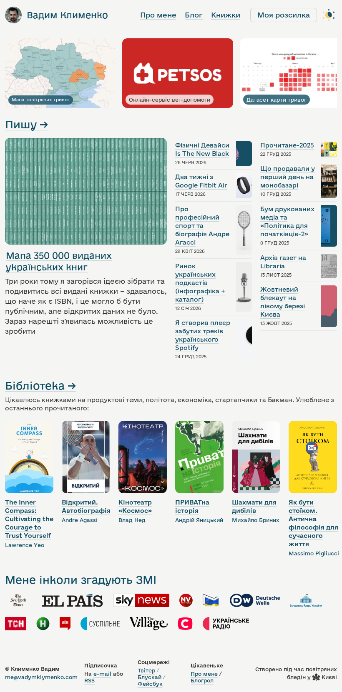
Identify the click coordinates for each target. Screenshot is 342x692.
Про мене (158, 15)
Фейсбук (150, 684)
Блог (194, 15)
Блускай (149, 677)
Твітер (146, 670)
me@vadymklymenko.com (41, 677)
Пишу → (26, 124)
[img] (18, 600)
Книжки (225, 15)
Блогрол (202, 680)
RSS (89, 680)
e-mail (102, 674)
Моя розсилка (283, 15)
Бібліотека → (40, 386)
